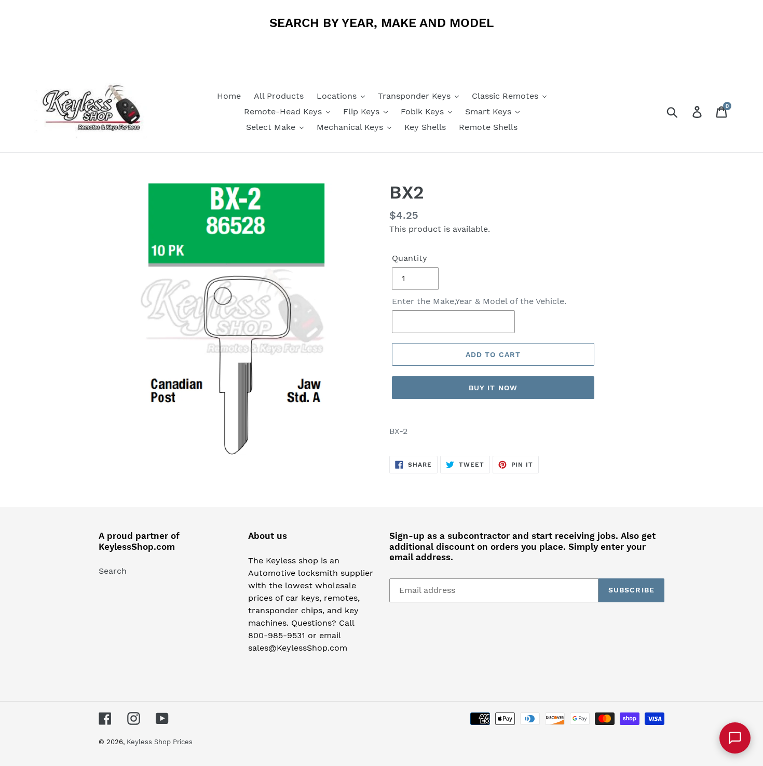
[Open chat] (735, 738)
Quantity (409, 258)
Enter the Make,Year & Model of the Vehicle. (479, 301)
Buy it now (493, 388)
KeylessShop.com (137, 547)
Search (113, 571)
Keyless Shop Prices (160, 742)
